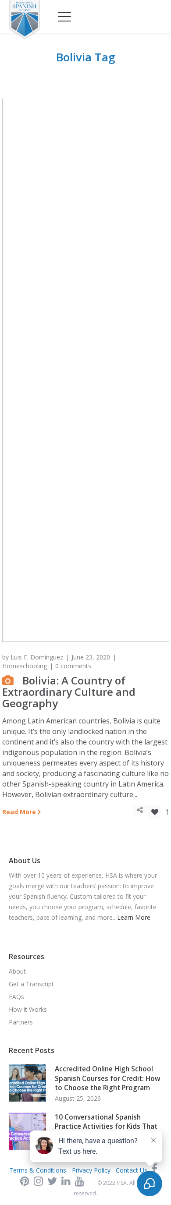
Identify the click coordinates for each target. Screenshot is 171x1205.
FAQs (16, 996)
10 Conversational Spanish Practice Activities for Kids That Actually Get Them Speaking (106, 1127)
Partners (21, 1022)
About (17, 971)
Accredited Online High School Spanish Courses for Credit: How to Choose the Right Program (107, 1078)
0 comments (73, 666)
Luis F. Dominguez (37, 657)
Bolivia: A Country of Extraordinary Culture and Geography (68, 691)
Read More (19, 812)
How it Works (28, 1009)
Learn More (133, 917)
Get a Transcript (31, 984)
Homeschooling (24, 666)
